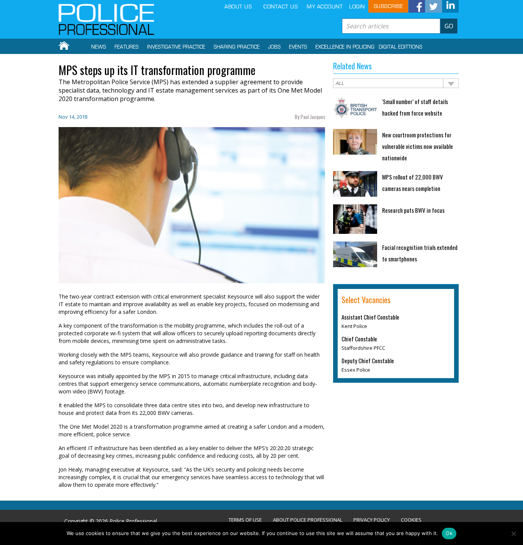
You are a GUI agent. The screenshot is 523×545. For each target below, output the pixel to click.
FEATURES (126, 47)
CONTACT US (280, 6)
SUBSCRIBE (388, 6)
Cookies (411, 519)
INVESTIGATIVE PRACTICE (176, 47)
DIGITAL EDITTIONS (400, 47)
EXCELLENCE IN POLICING (344, 47)
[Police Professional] (106, 19)
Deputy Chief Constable (368, 360)
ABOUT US (238, 6)
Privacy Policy (371, 519)
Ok (449, 533)
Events (298, 47)
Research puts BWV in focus (413, 210)
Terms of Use (245, 519)
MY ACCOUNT (325, 6)
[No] (513, 533)
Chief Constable (359, 339)
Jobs (274, 47)
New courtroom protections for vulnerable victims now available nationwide (417, 146)
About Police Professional (307, 519)
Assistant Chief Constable (370, 317)
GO (449, 26)
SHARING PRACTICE (237, 47)
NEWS (98, 47)
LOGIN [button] (357, 6)
